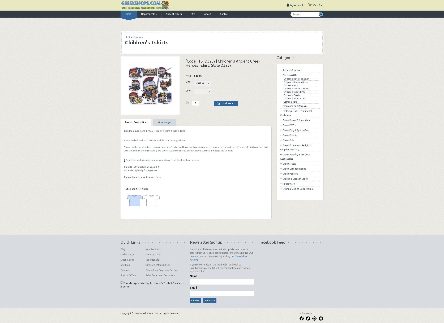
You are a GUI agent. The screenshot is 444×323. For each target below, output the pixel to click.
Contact (224, 14)
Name (193, 276)
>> (133, 37)
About (207, 14)
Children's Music (291, 85)
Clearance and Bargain (295, 106)
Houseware (289, 183)
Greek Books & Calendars (296, 120)
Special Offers (174, 14)
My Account (296, 5)
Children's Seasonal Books (296, 89)
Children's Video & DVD (295, 98)
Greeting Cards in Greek (295, 178)
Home (128, 14)
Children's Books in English (296, 79)
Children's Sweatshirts (294, 92)
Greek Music (289, 163)
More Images (165, 122)
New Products (153, 249)
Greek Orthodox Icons (294, 168)
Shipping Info (128, 259)
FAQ (193, 14)
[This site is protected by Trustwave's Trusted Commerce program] (152, 284)
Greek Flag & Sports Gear (296, 130)
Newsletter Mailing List (158, 265)
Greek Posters (290, 173)
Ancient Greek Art (292, 70)
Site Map (125, 265)
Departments (148, 14)
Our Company (153, 254)
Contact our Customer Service (162, 270)
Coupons (125, 270)
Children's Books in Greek (296, 82)
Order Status (127, 254)
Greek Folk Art (290, 135)
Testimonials (152, 259)
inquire (136, 177)
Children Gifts (290, 75)
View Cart (318, 5)
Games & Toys (290, 102)
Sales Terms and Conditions (160, 275)
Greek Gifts (288, 140)
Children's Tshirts (292, 95)
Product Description (136, 122)
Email (193, 287)
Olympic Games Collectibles (298, 188)
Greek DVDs (289, 125)
